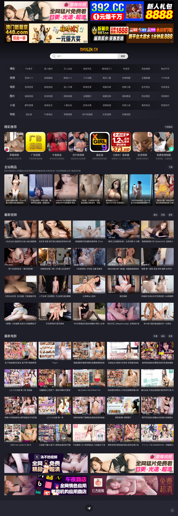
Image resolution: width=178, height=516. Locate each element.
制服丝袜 (107, 87)
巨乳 (163, 215)
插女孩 (29, 114)
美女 (155, 215)
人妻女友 (68, 105)
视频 (12, 78)
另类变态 (165, 87)
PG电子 (28, 68)
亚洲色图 (48, 96)
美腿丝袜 (107, 96)
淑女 (163, 336)
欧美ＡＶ (68, 77)
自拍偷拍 (48, 77)
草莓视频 (68, 114)
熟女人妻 (107, 77)
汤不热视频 (87, 114)
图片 (12, 96)
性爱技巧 (165, 105)
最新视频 (10, 214)
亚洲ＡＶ (29, 77)
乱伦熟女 (146, 87)
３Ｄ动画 (87, 77)
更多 (170, 215)
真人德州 (48, 68)
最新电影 (10, 336)
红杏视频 (107, 114)
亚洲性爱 (29, 87)
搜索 (123, 56)
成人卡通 (68, 87)
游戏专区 (87, 68)
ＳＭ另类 (165, 77)
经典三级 (126, 87)
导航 (12, 114)
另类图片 (165, 96)
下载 (170, 167)
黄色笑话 (146, 105)
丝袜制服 (126, 77)
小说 (12, 105)
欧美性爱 (87, 87)
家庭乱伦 (48, 105)
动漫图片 (87, 96)
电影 (12, 87)
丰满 (155, 336)
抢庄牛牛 (165, 68)
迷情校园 (107, 105)
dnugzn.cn (89, 49)
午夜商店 (48, 114)
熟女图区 (146, 96)
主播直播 (146, 77)
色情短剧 (126, 114)
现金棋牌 (146, 68)
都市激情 (29, 105)
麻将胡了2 (107, 68)
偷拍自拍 (48, 87)
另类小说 (126, 105)
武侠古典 (87, 105)
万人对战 (68, 68)
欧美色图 (68, 96)
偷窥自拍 (29, 96)
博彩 (12, 68)
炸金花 (126, 68)
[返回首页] (172, 510)
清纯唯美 (126, 96)
